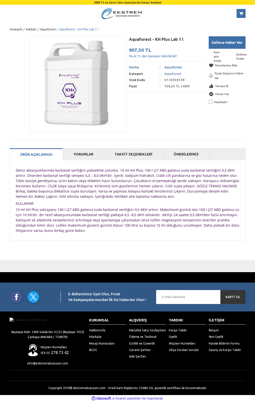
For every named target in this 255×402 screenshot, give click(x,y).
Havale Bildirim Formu (224, 343)
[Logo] (121, 13)
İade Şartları (137, 356)
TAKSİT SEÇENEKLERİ (133, 154)
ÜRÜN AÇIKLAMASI (36, 154)
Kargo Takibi (178, 330)
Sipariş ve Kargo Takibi (225, 350)
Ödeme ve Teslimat (143, 336)
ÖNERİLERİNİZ (186, 154)
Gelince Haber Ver (227, 43)
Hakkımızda (97, 330)
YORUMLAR (83, 154)
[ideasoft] (101, 398)
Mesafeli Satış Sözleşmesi (147, 330)
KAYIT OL (233, 297)
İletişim (214, 330)
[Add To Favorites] (227, 65)
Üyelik (173, 336)
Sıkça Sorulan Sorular (184, 350)
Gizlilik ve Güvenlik (142, 343)
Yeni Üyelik (216, 336)
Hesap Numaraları (102, 343)
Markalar (95, 336)
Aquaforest (173, 67)
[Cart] (241, 13)
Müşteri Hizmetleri (182, 343)
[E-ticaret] (126, 398)
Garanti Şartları (140, 350)
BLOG (93, 350)
